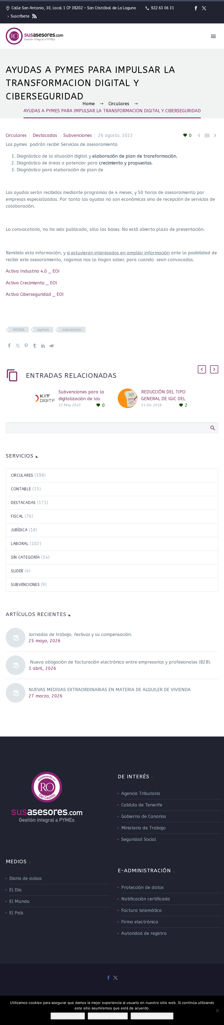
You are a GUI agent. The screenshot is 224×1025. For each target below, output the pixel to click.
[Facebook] (196, 8)
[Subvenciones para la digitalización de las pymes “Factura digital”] (46, 398)
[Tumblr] (35, 345)
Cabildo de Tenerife (141, 805)
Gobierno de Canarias (143, 816)
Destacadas (45, 135)
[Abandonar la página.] (217, 1010)
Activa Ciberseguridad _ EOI (35, 294)
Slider (17, 571)
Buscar (212, 428)
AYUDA (18, 330)
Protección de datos (142, 887)
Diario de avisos (25, 878)
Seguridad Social (138, 839)
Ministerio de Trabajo (143, 827)
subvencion (71, 330)
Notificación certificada (145, 899)
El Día (15, 890)
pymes (43, 330)
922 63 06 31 (162, 8)
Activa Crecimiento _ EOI (31, 282)
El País (16, 912)
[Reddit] (51, 345)
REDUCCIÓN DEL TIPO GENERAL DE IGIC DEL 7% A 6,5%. (163, 398)
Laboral (20, 543)
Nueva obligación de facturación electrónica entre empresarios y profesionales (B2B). (120, 662)
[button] (202, 369)
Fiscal (17, 516)
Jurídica (19, 530)
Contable (21, 489)
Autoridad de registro (144, 933)
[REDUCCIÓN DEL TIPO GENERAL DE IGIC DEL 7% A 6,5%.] (129, 398)
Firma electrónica (139, 921)
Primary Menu (213, 36)
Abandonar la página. (108, 1016)
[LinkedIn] (43, 345)
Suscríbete (21, 16)
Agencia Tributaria (140, 793)
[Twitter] (204, 8)
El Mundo (19, 901)
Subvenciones (77, 135)
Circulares (16, 135)
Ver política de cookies (152, 1016)
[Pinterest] (26, 345)
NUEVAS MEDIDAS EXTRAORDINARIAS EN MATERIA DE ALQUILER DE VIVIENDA (110, 689)
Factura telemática (141, 910)
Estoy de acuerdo (68, 1016)
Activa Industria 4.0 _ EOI (33, 271)
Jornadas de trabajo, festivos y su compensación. (80, 634)
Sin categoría (25, 557)
